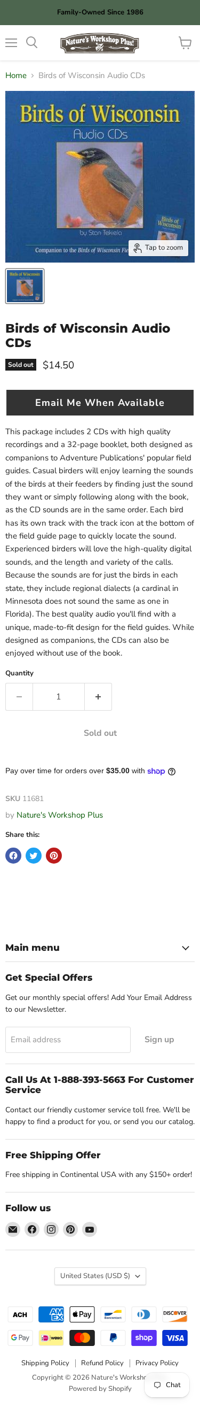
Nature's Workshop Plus (60, 815)
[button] (100, 403)
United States (95, 1276)
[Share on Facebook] (13, 856)
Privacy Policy (157, 1363)
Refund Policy (102, 1363)
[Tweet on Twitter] (34, 856)
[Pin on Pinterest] (54, 856)
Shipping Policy (45, 1363)
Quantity (19, 674)
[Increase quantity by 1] (98, 697)
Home (16, 75)
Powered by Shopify (100, 1389)
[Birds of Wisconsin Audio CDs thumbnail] (25, 286)
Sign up (159, 1039)
